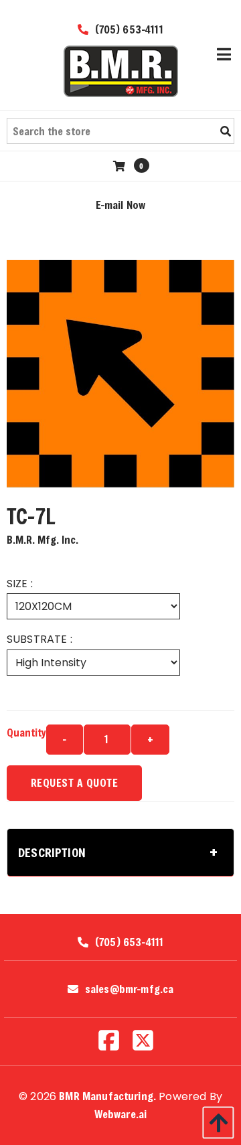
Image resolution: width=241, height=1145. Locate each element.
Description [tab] (52, 852)
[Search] (225, 131)
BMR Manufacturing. (107, 1096)
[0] (121, 166)
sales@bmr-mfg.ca (129, 989)
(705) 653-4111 (127, 29)
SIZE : (20, 583)
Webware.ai (120, 1114)
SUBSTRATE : (39, 639)
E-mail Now (121, 205)
